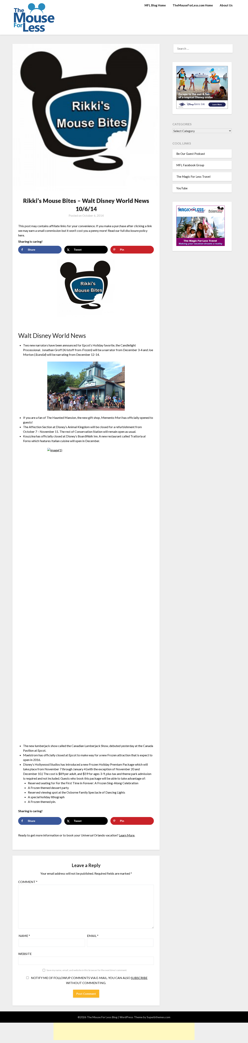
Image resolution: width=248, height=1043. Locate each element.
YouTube (182, 188)
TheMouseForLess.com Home (193, 5)
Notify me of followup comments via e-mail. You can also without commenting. (88, 980)
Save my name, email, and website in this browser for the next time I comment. (86, 970)
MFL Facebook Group (190, 165)
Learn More (126, 835)
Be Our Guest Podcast (190, 153)
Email (92, 935)
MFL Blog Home (155, 5)
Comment (27, 882)
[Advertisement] (124, 1031)
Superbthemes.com (158, 1017)
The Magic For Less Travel (193, 176)
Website (25, 954)
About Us (226, 5)
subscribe (139, 978)
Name (24, 935)
